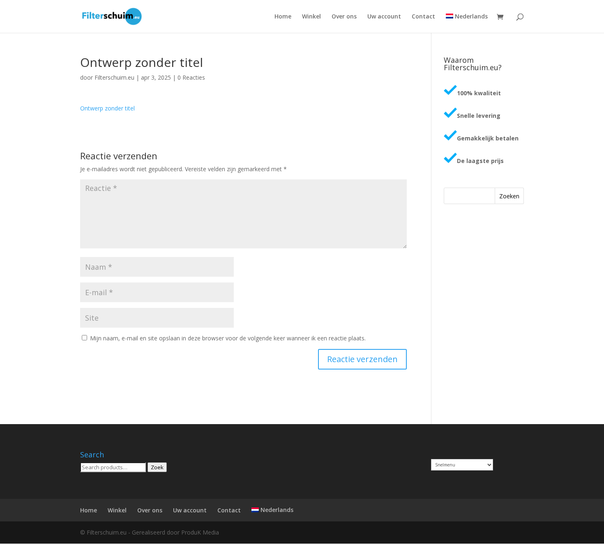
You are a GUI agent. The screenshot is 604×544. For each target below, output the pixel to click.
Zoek (157, 467)
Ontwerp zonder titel (107, 108)
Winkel (311, 17)
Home (282, 17)
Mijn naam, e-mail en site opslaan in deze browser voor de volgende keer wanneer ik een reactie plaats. (228, 338)
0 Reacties (191, 77)
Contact (423, 17)
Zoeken (509, 196)
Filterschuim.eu (114, 77)
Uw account (384, 17)
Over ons (344, 17)
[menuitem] (467, 23)
